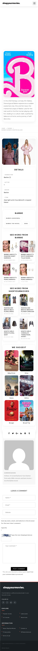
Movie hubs (24, 617)
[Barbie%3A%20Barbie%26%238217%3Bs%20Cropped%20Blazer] (9, 433)
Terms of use (6, 635)
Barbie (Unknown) (13, 218)
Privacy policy (7, 632)
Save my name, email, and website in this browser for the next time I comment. (18, 522)
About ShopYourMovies (9, 628)
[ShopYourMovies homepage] (11, 3)
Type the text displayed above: (21, 535)
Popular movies (7, 613)
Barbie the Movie (12, 223)
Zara (26, 223)
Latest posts (24, 613)
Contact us (24, 628)
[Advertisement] (19, 27)
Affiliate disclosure (26, 632)
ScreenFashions (10, 473)
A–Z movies (6, 617)
